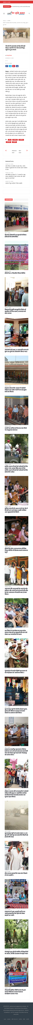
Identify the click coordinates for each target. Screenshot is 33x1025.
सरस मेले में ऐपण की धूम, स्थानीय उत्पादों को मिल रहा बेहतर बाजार (22, 6)
